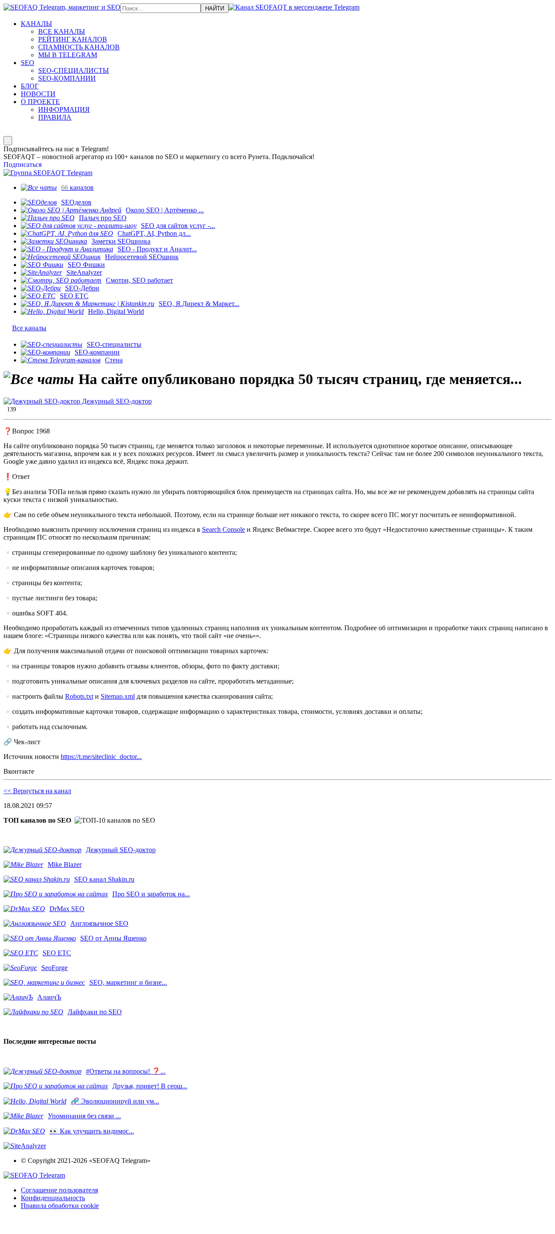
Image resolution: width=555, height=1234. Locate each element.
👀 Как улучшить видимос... (91, 1131)
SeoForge (54, 967)
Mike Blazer (65, 864)
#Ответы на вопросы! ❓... (126, 1071)
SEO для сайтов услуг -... (178, 225)
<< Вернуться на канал (37, 790)
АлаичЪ (49, 997)
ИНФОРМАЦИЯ (64, 109)
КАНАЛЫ (36, 23)
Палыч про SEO (103, 217)
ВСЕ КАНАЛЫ (61, 31)
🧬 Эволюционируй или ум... (115, 1101)
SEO (27, 62)
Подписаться (22, 164)
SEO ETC (74, 296)
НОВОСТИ (38, 94)
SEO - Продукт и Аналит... (157, 249)
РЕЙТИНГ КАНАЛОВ (72, 39)
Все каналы (29, 328)
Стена (114, 360)
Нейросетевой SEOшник (142, 256)
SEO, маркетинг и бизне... (128, 982)
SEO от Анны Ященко (113, 938)
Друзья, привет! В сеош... (149, 1086)
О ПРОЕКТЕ (40, 101)
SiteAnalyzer (84, 272)
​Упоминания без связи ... (84, 1116)
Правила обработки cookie (60, 1205)
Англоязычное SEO (99, 923)
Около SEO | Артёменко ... (165, 210)
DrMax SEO (67, 908)
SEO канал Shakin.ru (104, 879)
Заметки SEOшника (120, 241)
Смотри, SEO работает (139, 280)
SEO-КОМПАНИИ (67, 78)
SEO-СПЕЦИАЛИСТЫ (73, 70)
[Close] (7, 140)
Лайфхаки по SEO (95, 1012)
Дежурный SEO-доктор (116, 401)
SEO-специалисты (114, 344)
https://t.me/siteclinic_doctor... (101, 756)
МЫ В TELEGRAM (67, 55)
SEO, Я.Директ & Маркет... (199, 303)
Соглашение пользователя (59, 1190)
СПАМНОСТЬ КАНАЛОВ (79, 47)
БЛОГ (30, 86)
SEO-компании (97, 352)
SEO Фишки (86, 264)
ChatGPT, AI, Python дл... (154, 233)
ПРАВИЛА (55, 117)
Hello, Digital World (116, 311)
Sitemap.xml (118, 696)
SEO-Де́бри (82, 288)
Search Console (223, 529)
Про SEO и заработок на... (151, 894)
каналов (77, 187)
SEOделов (76, 202)
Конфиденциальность (53, 1197)
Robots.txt (79, 696)
